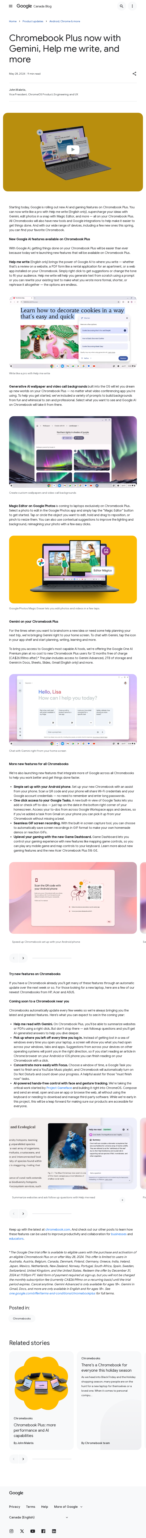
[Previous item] (13, 958)
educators (16, 1239)
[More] (122, 1200)
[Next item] (23, 958)
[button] (134, 73)
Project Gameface (59, 1088)
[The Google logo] (16, 1493)
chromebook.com (57, 1230)
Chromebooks (22, 1318)
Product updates (33, 21)
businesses (119, 1234)
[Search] (121, 6)
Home (13, 21)
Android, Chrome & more (64, 21)
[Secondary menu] (132, 6)
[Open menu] (10, 6)
